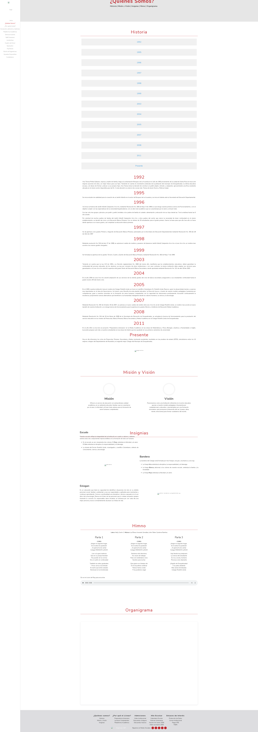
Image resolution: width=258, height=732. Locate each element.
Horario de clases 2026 (156, 723)
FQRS (175, 725)
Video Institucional (140, 718)
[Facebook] (152, 728)
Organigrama (152, 6)
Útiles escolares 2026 (157, 725)
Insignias (135, 6)
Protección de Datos (175, 718)
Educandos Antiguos (140, 720)
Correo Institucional (175, 720)
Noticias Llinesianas (156, 720)
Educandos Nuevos (140, 723)
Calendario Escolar (157, 718)
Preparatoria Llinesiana (121, 718)
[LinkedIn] (159, 728)
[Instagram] (162, 728)
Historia (113, 6)
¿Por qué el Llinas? (122, 716)
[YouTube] (156, 728)
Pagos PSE (175, 723)
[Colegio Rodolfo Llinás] (10, 10)
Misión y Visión (124, 6)
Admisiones (140, 716)
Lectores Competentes (122, 720)
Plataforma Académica (122, 723)
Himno (142, 6)
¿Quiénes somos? (102, 716)
